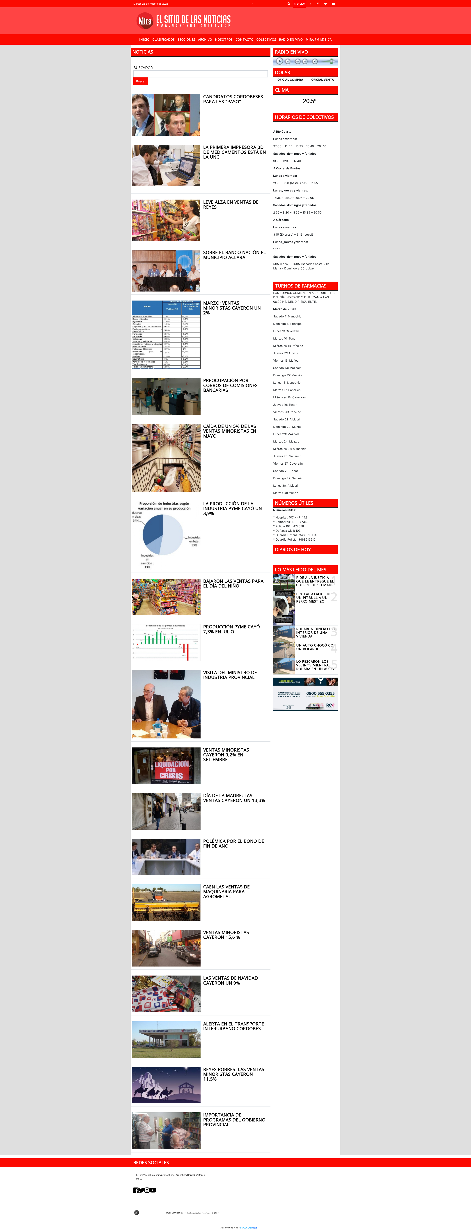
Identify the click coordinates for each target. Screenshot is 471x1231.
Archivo (205, 40)
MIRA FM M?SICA (319, 40)
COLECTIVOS (266, 40)
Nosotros (224, 40)
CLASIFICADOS (164, 40)
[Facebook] (310, 3)
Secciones (186, 40)
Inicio (144, 40)
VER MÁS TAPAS (305, 560)
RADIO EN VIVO (291, 40)
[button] (289, 3)
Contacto (245, 40)
